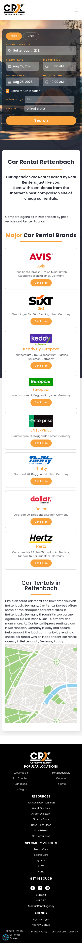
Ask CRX (41, 900)
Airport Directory (41, 813)
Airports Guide (41, 819)
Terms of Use (58, 931)
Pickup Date (14, 59)
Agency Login (41, 919)
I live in (11, 108)
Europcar (41, 389)
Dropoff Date (16, 75)
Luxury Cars (41, 849)
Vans (31, 36)
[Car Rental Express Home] (14, 10)
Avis (41, 266)
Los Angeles (21, 772)
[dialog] (5, 937)
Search (41, 120)
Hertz (41, 546)
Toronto (61, 784)
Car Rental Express (14, 936)
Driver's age (14, 99)
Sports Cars (41, 854)
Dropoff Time (53, 75)
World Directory (41, 808)
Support (41, 895)
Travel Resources (41, 825)
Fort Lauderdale (61, 772)
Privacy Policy (39, 931)
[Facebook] (32, 888)
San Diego (21, 784)
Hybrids (41, 860)
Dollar (41, 509)
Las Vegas (21, 789)
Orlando (61, 778)
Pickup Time (51, 59)
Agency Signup (41, 924)
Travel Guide (41, 830)
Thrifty (41, 468)
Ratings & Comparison (41, 802)
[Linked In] (40, 888)
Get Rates (41, 282)
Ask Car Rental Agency (41, 906)
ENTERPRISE (41, 430)
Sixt (41, 308)
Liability (73, 931)
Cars (14, 36)
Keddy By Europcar (41, 349)
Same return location (25, 91)
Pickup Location (18, 44)
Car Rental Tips (41, 836)
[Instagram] (47, 888)
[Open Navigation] (76, 10)
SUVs (41, 866)
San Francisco (20, 778)
